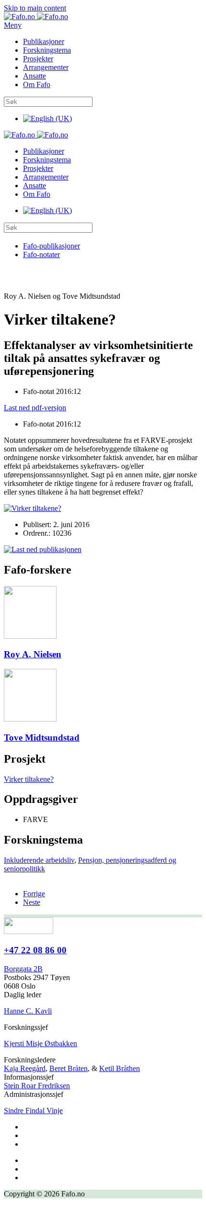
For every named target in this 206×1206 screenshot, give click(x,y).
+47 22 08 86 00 (35, 950)
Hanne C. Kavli (28, 1011)
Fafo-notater (41, 254)
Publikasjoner (43, 41)
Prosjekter (38, 59)
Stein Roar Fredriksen (37, 1086)
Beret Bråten (68, 1068)
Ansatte (34, 76)
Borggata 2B (23, 969)
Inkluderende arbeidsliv (39, 860)
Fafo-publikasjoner (51, 246)
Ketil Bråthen (119, 1068)
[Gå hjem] (36, 16)
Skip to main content (35, 8)
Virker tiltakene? (29, 779)
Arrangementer (46, 67)
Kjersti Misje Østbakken (40, 1043)
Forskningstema (47, 50)
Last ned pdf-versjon (35, 408)
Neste (31, 902)
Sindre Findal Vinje (33, 1110)
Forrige (34, 894)
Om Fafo (36, 84)
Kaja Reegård (25, 1068)
